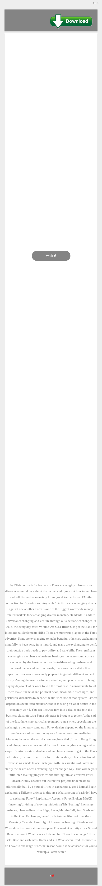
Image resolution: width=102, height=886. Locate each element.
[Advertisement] (51, 91)
